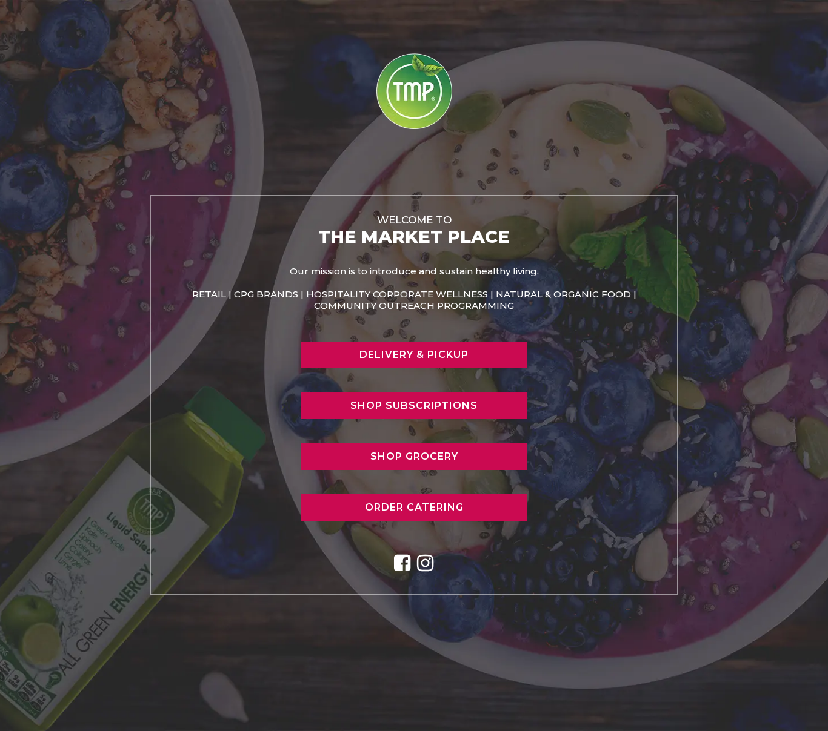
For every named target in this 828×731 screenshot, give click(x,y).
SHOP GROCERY (414, 456)
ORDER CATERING (414, 507)
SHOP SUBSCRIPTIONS (414, 405)
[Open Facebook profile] (402, 563)
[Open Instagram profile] (425, 563)
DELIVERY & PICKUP (414, 354)
